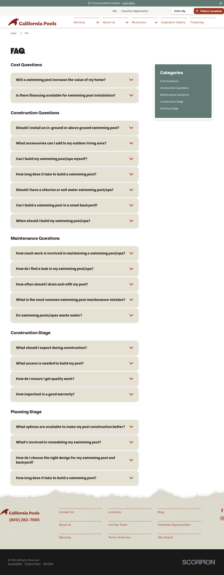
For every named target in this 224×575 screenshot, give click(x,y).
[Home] (32, 21)
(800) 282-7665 (24, 520)
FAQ (115, 11)
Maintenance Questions (174, 94)
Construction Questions (174, 88)
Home (13, 33)
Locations (114, 512)
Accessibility (15, 563)
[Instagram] (222, 518)
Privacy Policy (33, 563)
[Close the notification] (220, 3)
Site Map (48, 563)
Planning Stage (169, 108)
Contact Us (66, 512)
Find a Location (211, 11)
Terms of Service (119, 537)
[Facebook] (222, 510)
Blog (161, 512)
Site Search (165, 537)
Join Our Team (117, 524)
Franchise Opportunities (134, 11)
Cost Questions (169, 81)
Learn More (128, 3)
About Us (65, 524)
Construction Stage (171, 101)
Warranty (65, 537)
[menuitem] (86, 22)
